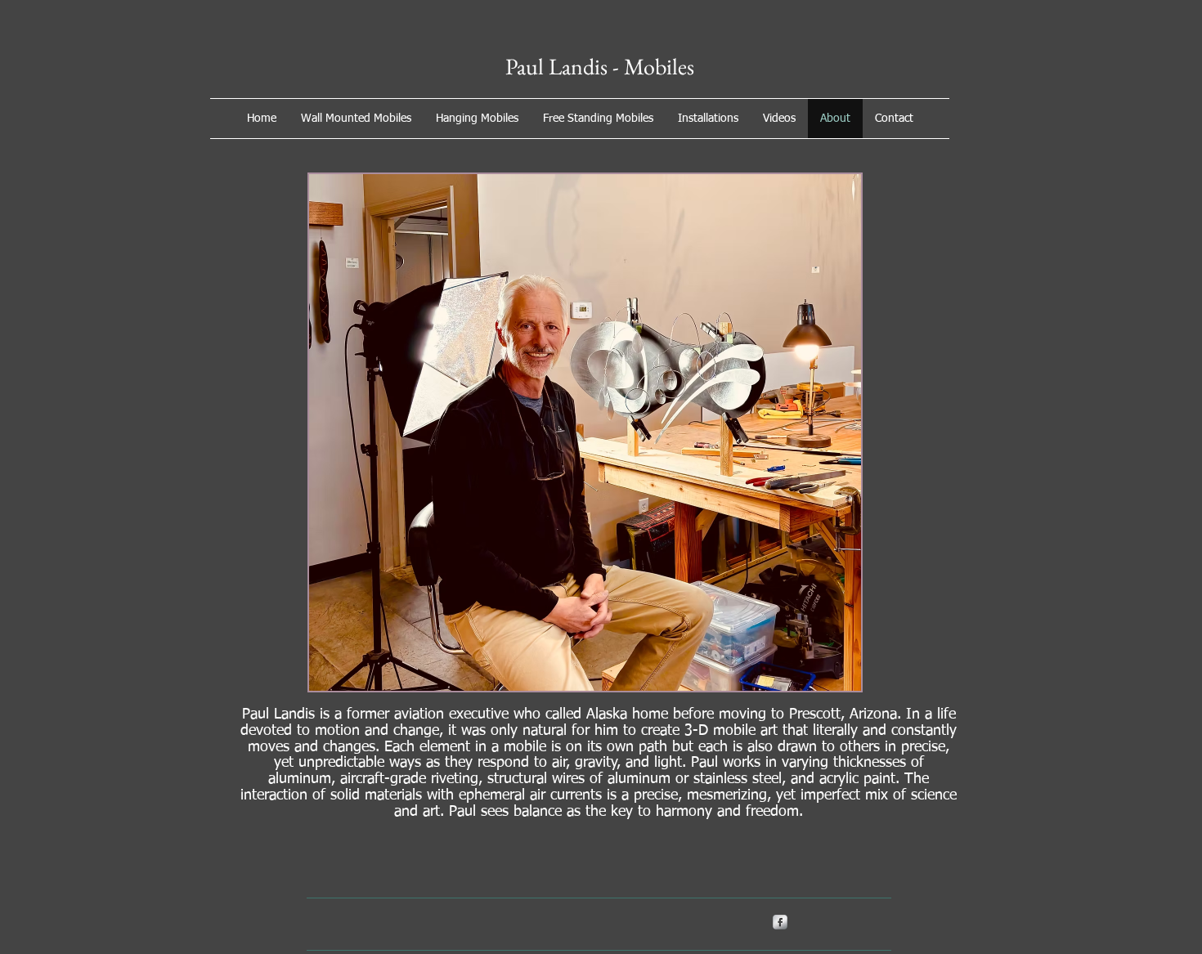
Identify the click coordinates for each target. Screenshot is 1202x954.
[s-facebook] (780, 922)
